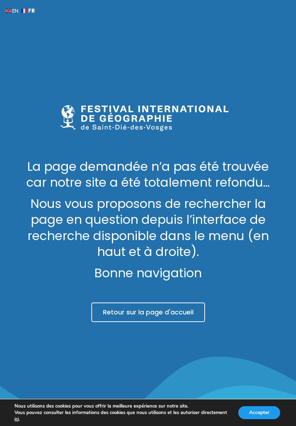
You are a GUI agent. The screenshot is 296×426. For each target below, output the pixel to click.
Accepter (259, 412)
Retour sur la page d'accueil (148, 312)
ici (16, 419)
